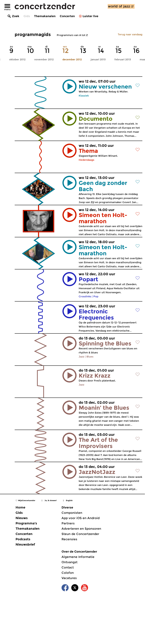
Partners (68, 523)
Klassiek (84, 95)
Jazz (81, 356)
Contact (68, 567)
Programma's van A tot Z (72, 35)
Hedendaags (86, 159)
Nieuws (22, 518)
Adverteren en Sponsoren (81, 528)
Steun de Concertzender (80, 534)
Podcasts (23, 539)
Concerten (67, 16)
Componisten (72, 512)
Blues (89, 356)
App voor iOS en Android (81, 518)
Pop (95, 296)
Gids (27, 16)
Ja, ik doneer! (51, 500)
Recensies (69, 539)
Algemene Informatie (78, 557)
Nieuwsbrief (25, 544)
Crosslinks (85, 296)
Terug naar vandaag (130, 34)
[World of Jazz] (121, 6)
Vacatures (69, 578)
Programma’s (26, 523)
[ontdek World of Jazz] (121, 6)
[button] (69, 86)
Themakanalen (45, 16)
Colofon (68, 572)
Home (20, 507)
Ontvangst (69, 562)
